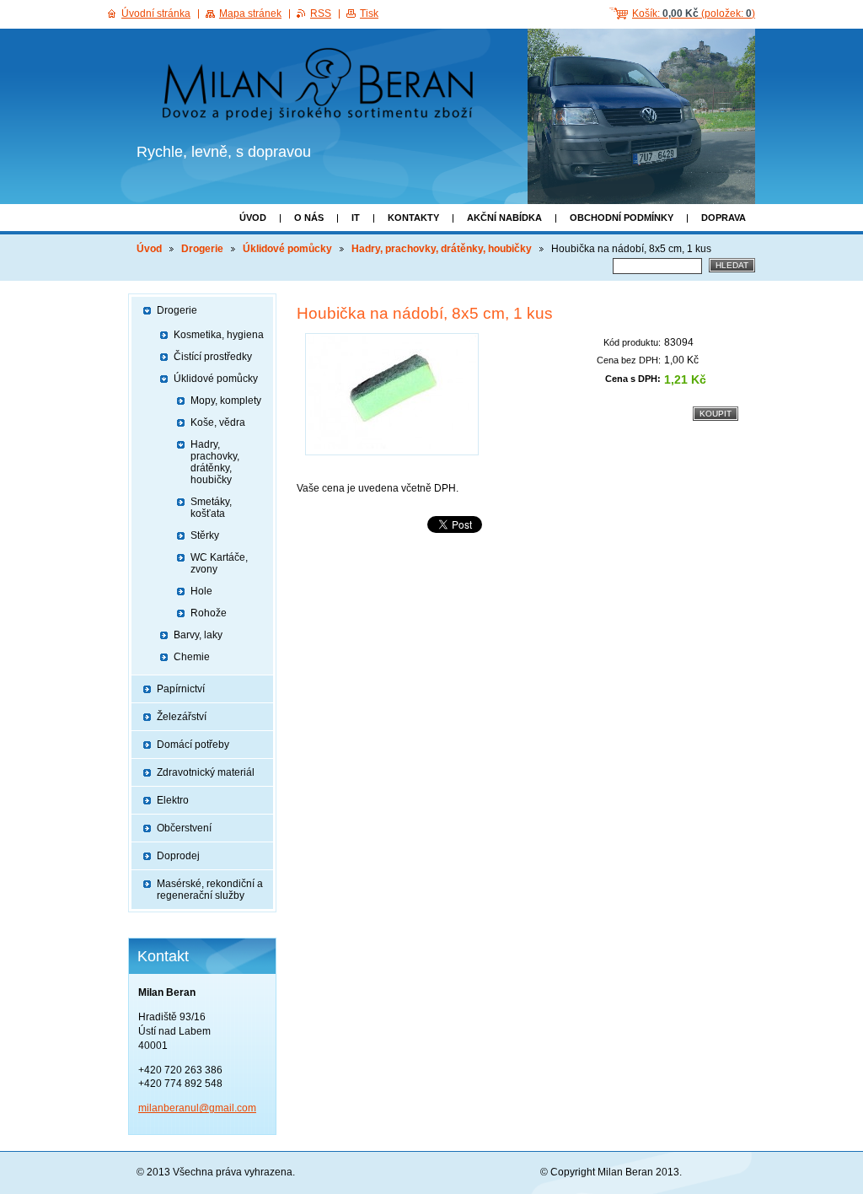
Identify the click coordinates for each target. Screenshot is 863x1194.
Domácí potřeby (193, 744)
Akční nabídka (504, 217)
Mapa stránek (250, 13)
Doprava (723, 217)
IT (355, 217)
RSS (320, 13)
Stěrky (204, 535)
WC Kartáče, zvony (219, 563)
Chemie (192, 657)
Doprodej (178, 856)
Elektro (173, 800)
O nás (309, 217)
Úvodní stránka (155, 13)
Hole (201, 591)
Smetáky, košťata (211, 507)
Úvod (252, 217)
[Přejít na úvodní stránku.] (323, 87)
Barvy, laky (198, 635)
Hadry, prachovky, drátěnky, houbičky (441, 249)
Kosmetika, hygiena (219, 335)
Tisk (369, 13)
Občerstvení (184, 828)
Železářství (181, 717)
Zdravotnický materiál (206, 772)
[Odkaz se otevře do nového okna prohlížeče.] (392, 394)
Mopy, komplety (225, 400)
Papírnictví (181, 689)
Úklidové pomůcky (287, 249)
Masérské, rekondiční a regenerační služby (210, 889)
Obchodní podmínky (621, 217)
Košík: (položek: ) (693, 13)
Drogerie (202, 249)
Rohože (208, 613)
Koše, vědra (217, 422)
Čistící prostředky (213, 357)
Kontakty (413, 217)
